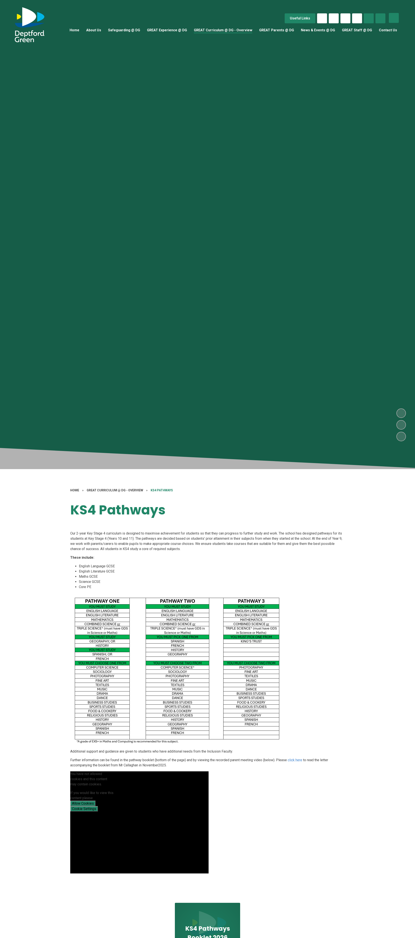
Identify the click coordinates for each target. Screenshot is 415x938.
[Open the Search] (369, 18)
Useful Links (300, 18)
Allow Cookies (83, 803)
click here (295, 760)
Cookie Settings (84, 809)
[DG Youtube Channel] (357, 18)
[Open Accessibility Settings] (380, 18)
